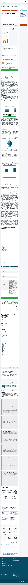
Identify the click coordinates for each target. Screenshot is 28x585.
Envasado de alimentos (16, 4)
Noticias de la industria (22, 19)
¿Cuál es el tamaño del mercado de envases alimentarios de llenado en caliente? (7, 372)
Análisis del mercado (22, 16)
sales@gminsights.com (18, 576)
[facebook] (23, 581)
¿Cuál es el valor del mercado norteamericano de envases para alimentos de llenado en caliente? (8, 383)
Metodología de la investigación (22, 22)
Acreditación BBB (9, 490)
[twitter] (21, 581)
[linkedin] (19, 581)
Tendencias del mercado (23, 15)
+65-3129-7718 (17, 575)
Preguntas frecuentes (22, 20)
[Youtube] (26, 581)
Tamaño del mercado (22, 14)
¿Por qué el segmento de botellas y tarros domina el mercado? (8, 380)
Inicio (1, 4)
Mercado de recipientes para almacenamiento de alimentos (10, 553)
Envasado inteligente (4, 87)
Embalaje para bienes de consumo (9, 4)
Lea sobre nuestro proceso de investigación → (9, 544)
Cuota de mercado (22, 17)
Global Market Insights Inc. (4, 579)
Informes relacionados (22, 23)
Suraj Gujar (12, 367)
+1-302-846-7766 (17, 574)
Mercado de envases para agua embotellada (8, 554)
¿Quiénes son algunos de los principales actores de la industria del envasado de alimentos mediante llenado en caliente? (9, 386)
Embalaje (4, 4)
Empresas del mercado (22, 18)
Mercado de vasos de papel (6, 550)
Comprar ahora (24, 10)
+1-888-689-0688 (18, 573)
